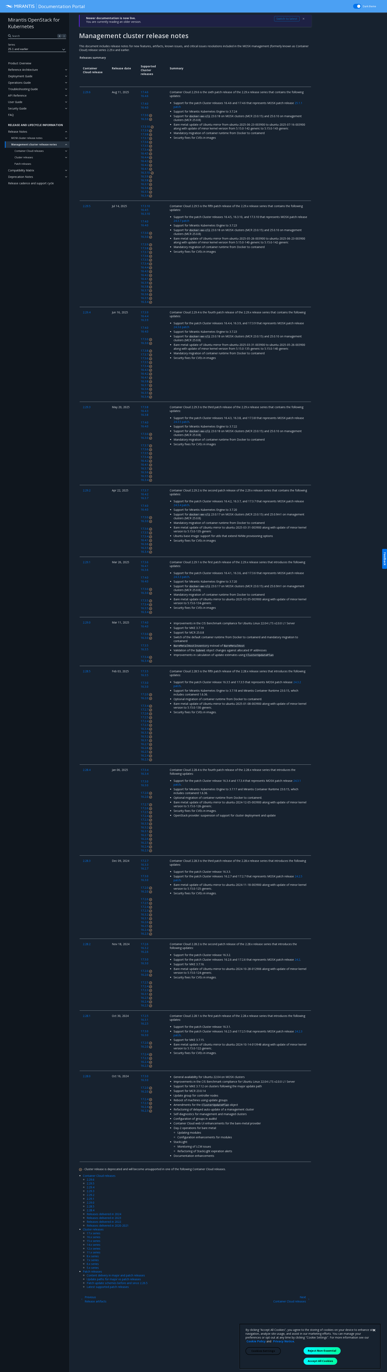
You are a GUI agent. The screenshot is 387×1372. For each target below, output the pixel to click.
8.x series (93, 1256)
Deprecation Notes (20, 177)
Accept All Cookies (320, 1361)
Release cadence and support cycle (31, 183)
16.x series (93, 1237)
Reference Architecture (23, 70)
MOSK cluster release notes (26, 138)
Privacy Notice (283, 1341)
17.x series (93, 1233)
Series (11, 44)
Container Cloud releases (29, 151)
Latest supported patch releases (108, 1287)
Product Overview (19, 63)
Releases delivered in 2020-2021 (108, 1225)
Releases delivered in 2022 (104, 1222)
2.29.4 (90, 1187)
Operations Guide (19, 82)
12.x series (93, 1248)
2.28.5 (90, 1206)
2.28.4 (90, 1210)
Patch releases (23, 164)
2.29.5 (90, 1183)
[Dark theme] (357, 6)
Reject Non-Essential (322, 1350)
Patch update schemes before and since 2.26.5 (117, 1283)
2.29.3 (90, 1191)
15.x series (93, 1241)
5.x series (93, 1268)
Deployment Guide (20, 76)
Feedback (385, 558)
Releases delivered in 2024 (104, 1214)
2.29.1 (90, 1199)
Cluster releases (24, 157)
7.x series (93, 1260)
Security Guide (17, 108)
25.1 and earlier (18, 49)
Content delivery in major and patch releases (116, 1275)
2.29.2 (90, 1195)
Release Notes (17, 131)
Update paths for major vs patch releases (114, 1279)
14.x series (93, 1245)
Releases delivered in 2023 (104, 1218)
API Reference (17, 95)
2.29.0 (90, 1202)
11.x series (93, 1252)
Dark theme (369, 6)
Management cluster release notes (34, 144)
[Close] (374, 1330)
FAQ (11, 115)
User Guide (15, 102)
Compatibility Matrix (21, 170)
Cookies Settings (263, 1351)
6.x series (93, 1264)
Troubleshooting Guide (23, 89)
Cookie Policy (256, 1341)
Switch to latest (286, 19)
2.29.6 (90, 1179)
